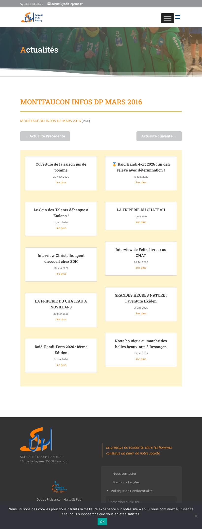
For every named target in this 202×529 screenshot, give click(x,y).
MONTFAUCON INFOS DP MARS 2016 (50, 120)
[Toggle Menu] (167, 18)
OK (102, 522)
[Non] (195, 515)
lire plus (61, 182)
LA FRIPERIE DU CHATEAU (141, 209)
